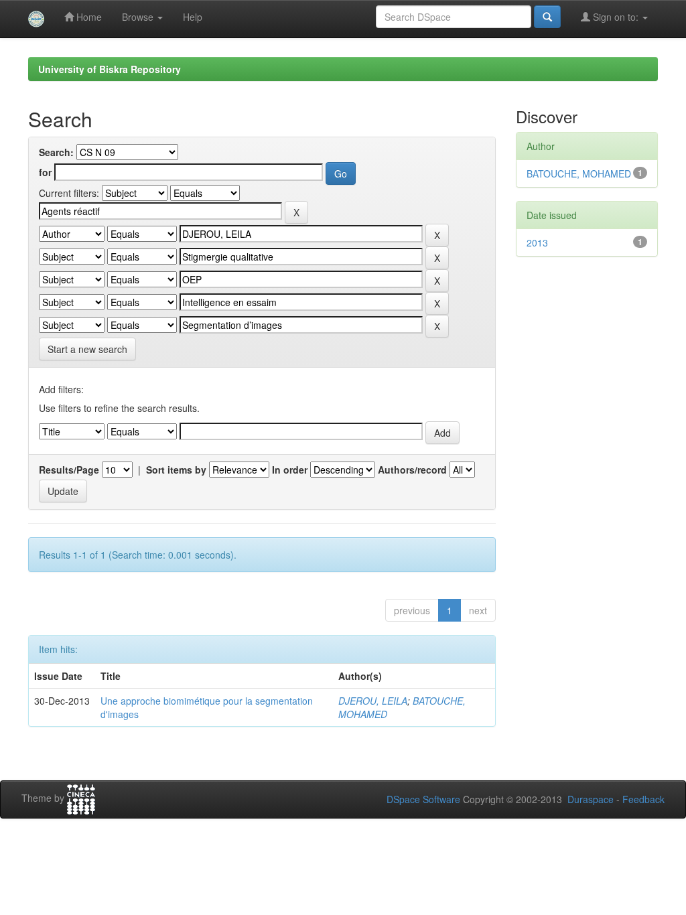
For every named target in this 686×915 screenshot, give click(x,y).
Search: (56, 152)
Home (88, 16)
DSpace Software (423, 799)
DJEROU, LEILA (372, 700)
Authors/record (412, 469)
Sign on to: (615, 16)
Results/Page (69, 469)
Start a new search (87, 349)
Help (192, 16)
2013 (537, 242)
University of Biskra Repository (109, 69)
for (45, 172)
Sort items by (176, 469)
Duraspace (590, 799)
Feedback (643, 799)
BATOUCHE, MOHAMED (579, 173)
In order (289, 469)
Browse (139, 16)
